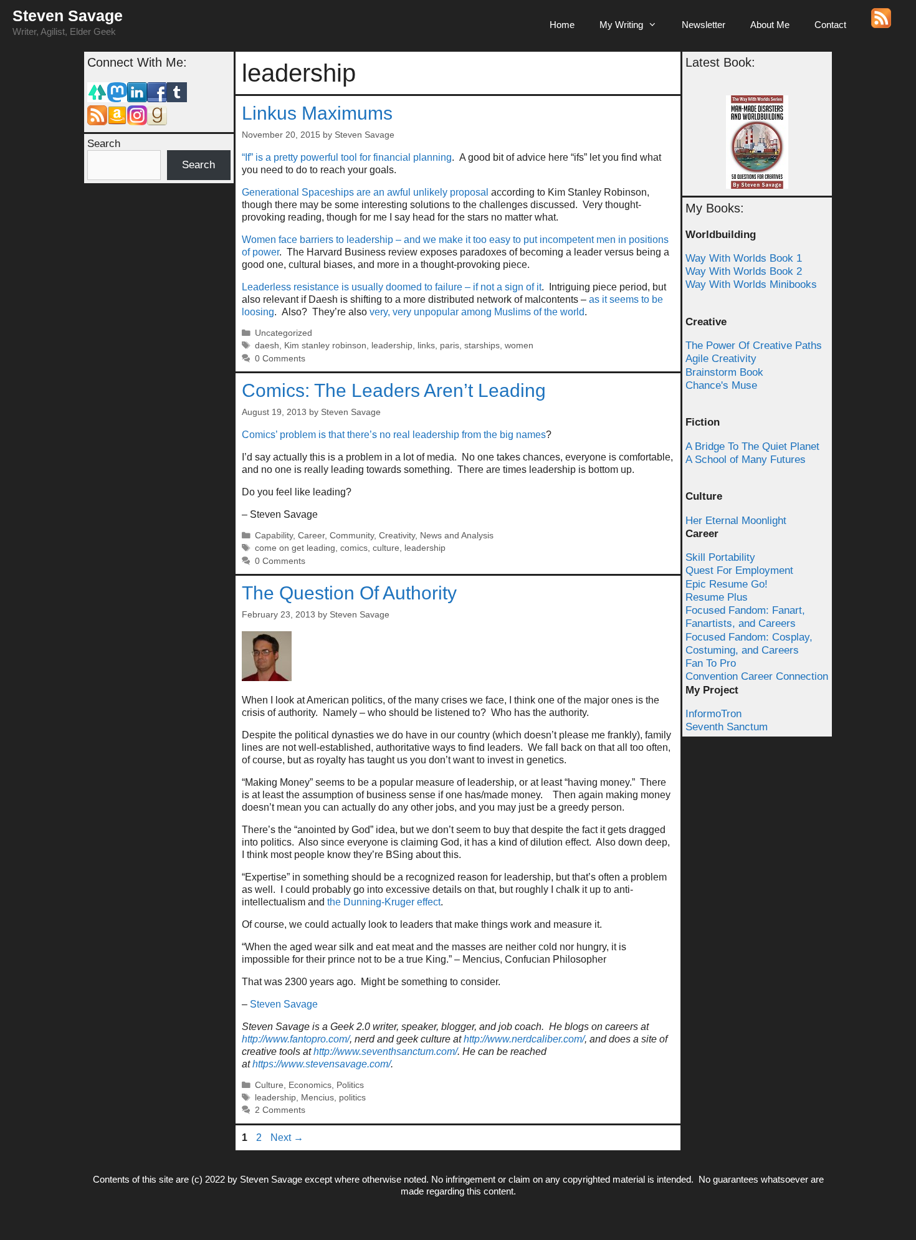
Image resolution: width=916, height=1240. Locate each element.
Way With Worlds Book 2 (743, 271)
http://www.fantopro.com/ (296, 1039)
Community (352, 535)
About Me (770, 24)
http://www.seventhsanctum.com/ (385, 1051)
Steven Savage (67, 15)
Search (103, 144)
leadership (392, 345)
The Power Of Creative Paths (753, 345)
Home (562, 24)
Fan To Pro (710, 663)
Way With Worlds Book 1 (743, 258)
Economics (310, 1085)
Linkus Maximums (317, 113)
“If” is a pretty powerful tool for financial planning (347, 157)
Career (311, 535)
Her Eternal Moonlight (735, 521)
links (426, 345)
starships (482, 345)
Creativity (397, 535)
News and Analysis (457, 535)
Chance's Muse (721, 385)
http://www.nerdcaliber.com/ (524, 1039)
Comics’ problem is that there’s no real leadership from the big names (394, 434)
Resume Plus (716, 597)
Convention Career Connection (756, 676)
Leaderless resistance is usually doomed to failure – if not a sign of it (391, 287)
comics (354, 548)
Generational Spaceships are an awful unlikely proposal (365, 192)
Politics (350, 1085)
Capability (274, 535)
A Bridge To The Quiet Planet (752, 446)
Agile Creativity (720, 359)
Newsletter (703, 24)
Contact (830, 24)
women (519, 345)
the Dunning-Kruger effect (384, 902)
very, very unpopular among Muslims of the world (477, 312)
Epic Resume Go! (726, 584)
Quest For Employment (739, 570)
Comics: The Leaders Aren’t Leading (394, 390)
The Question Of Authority (349, 593)
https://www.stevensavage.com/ (321, 1064)
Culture (269, 1085)
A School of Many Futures (745, 459)
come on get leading (295, 548)
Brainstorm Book (724, 372)
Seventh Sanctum (726, 727)
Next (286, 1137)
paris (449, 345)
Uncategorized (283, 333)
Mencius (317, 1097)
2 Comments (280, 1110)
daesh (267, 345)
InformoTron (713, 714)
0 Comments (280, 358)
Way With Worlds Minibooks (751, 284)
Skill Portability (720, 557)
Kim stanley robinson (325, 345)
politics (352, 1097)
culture (386, 548)
